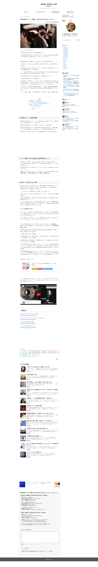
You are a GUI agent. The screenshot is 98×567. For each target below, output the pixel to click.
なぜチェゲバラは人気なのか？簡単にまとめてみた (38, 367)
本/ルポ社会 (65, 54)
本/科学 (64, 59)
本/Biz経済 (65, 47)
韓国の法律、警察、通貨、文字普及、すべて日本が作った (40, 420)
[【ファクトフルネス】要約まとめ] (23, 454)
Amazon (34, 268)
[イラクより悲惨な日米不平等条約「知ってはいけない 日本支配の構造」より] (23, 446)
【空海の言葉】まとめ (32, 374)
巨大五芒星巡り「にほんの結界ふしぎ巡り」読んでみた (39, 382)
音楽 (64, 62)
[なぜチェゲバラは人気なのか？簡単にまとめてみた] (23, 369)
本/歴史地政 (56, 22)
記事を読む (29, 371)
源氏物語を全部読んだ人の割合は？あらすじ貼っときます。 (40, 413)
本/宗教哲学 (65, 51)
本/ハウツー (65, 57)
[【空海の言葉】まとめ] (23, 377)
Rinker (36, 266)
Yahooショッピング (48, 268)
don (57, 359)
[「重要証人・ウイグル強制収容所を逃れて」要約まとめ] (23, 400)
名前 (22, 544)
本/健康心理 (65, 52)
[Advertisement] (39, 144)
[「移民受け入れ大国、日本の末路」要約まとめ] (23, 431)
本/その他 (65, 60)
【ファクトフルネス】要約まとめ (34, 452)
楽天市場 (40, 268)
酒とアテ (65, 65)
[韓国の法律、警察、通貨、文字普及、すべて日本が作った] (23, 423)
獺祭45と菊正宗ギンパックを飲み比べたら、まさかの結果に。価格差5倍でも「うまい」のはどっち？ (71, 82)
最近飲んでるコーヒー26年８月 (69, 75)
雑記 (64, 69)
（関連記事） (33, 108)
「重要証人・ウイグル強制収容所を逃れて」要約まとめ (39, 398)
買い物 (64, 64)
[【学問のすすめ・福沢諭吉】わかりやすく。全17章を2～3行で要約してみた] (23, 392)
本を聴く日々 (50, 559)
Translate (71, 16)
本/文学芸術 (65, 55)
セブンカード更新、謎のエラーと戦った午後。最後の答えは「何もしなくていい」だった (71, 94)
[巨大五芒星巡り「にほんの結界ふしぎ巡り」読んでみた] (23, 384)
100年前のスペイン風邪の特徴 (35, 100)
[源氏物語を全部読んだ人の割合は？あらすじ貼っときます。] (23, 416)
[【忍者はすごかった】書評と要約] (23, 408)
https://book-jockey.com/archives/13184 (28, 315)
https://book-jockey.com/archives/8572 (28, 319)
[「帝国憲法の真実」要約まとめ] (23, 438)
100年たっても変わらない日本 (35, 104)
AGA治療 (65, 67)
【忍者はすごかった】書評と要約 (34, 405)
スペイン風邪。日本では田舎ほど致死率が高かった (39, 102)
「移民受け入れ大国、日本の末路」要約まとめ (37, 428)
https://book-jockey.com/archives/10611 (28, 327)
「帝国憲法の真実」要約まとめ (34, 436)
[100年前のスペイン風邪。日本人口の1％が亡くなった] (44, 352)
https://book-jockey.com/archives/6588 (28, 323)
